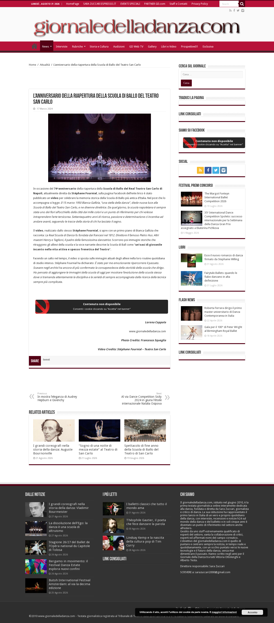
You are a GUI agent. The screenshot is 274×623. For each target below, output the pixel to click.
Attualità (45, 64)
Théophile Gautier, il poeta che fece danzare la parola (146, 522)
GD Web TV (136, 46)
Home (32, 64)
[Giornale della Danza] (137, 24)
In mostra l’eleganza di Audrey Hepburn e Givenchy (57, 397)
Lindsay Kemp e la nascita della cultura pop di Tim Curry (145, 541)
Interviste (61, 46)
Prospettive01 (189, 46)
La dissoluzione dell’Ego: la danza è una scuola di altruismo (68, 527)
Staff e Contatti (178, 3)
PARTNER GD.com (154, 3)
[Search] (242, 4)
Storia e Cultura (99, 46)
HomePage (72, 3)
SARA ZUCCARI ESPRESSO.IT (99, 3)
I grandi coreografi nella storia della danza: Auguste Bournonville (53, 449)
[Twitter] (238, 10)
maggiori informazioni (224, 612)
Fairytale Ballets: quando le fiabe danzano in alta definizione (220, 276)
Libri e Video (168, 46)
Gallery (152, 46)
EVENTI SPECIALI (130, 3)
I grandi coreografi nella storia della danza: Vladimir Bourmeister (69, 508)
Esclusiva (208, 46)
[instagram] (243, 10)
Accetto (252, 612)
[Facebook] (234, 10)
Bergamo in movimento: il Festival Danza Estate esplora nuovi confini (68, 565)
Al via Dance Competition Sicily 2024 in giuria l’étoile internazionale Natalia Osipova (141, 398)
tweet (46, 359)
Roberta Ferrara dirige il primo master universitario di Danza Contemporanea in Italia (223, 311)
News (45, 46)
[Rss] (230, 10)
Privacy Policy (200, 3)
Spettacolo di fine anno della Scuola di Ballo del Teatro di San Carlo (141, 449)
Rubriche (77, 46)
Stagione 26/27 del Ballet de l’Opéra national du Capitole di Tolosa (69, 546)
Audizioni (119, 46)
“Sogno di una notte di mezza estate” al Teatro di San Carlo (98, 449)
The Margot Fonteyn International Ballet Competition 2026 (216, 197)
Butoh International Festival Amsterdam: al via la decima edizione (69, 584)
